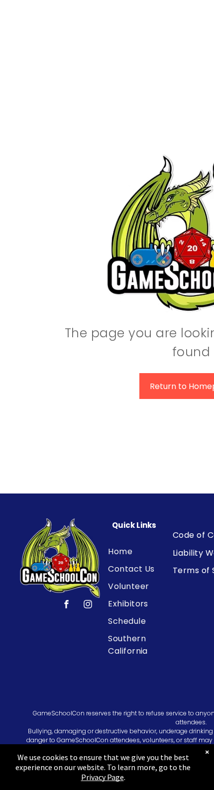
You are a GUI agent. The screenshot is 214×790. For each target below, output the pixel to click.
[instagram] (88, 605)
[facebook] (66, 605)
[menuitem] (144, 551)
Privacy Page (102, 777)
